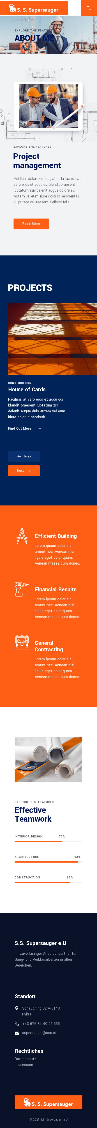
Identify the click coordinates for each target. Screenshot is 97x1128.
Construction (19, 383)
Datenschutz (25, 1059)
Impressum (24, 1065)
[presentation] (24, 456)
